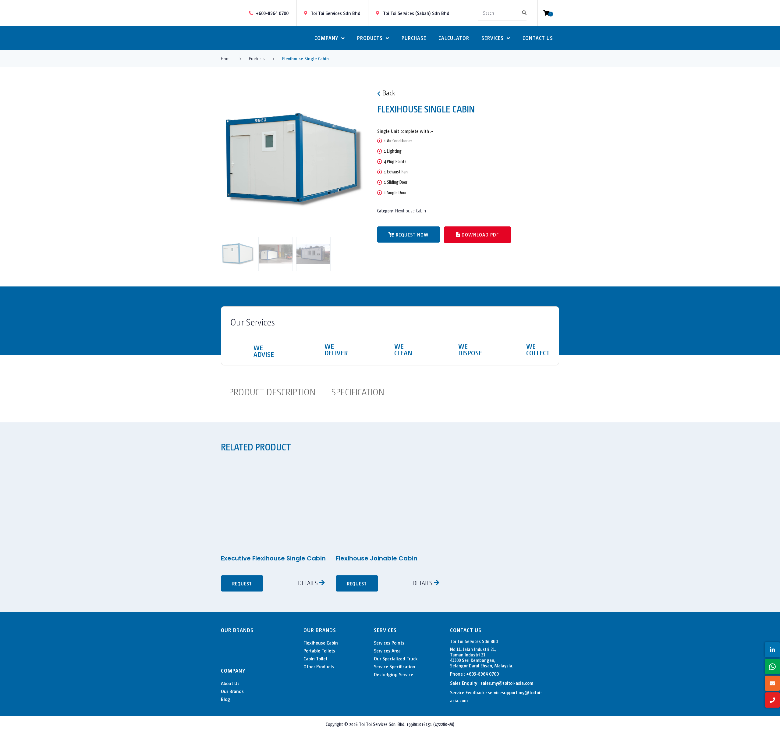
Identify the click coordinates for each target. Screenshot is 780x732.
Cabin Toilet (315, 658)
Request (242, 583)
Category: (385, 210)
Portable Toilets (319, 650)
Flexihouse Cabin (410, 210)
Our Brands (232, 691)
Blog (225, 699)
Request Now (412, 234)
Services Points (389, 642)
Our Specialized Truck (395, 658)
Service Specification (394, 666)
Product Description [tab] (272, 391)
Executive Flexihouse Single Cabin (273, 558)
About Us (230, 683)
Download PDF (479, 234)
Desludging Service (393, 674)
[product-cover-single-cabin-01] (294, 160)
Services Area (387, 650)
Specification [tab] (357, 391)
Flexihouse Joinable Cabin (376, 558)
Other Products (318, 666)
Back (388, 92)
